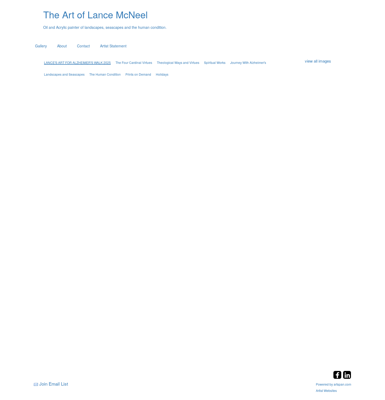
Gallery (41, 45)
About (62, 45)
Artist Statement (113, 45)
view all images (318, 61)
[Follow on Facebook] (338, 377)
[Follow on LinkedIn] (347, 377)
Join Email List (53, 383)
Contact (83, 45)
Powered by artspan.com (333, 384)
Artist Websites (326, 390)
